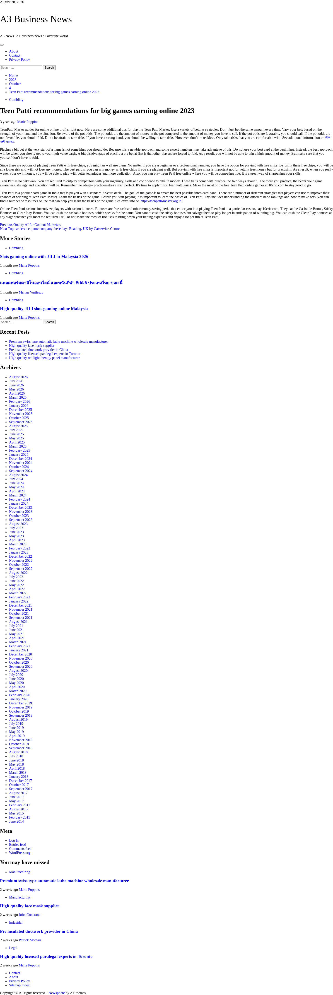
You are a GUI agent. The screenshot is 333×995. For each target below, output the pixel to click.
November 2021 (20, 609)
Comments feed (20, 848)
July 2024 (16, 479)
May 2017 (16, 801)
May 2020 (16, 683)
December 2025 (20, 410)
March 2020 (18, 691)
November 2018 (20, 740)
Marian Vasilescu (31, 292)
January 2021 (18, 650)
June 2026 (16, 385)
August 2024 (18, 475)
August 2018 (18, 752)
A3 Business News (36, 19)
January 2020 (18, 699)
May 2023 (16, 536)
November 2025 (20, 414)
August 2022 (18, 573)
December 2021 (20, 605)
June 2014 (16, 821)
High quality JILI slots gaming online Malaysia (44, 308)
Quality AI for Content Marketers (30, 224)
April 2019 (17, 736)
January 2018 (18, 776)
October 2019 (19, 711)
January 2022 (18, 601)
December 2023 (20, 507)
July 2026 (16, 381)
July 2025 (16, 430)
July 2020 (16, 675)
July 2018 (16, 756)
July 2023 (16, 528)
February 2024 (19, 499)
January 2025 (18, 454)
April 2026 (17, 393)
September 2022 (20, 569)
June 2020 (16, 679)
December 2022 (20, 556)
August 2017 (18, 793)
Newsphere (56, 993)
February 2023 (19, 548)
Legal (13, 948)
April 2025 (17, 442)
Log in (14, 840)
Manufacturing (19, 872)
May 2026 (16, 389)
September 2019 (20, 715)
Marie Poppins (27, 122)
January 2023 (18, 552)
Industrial (15, 922)
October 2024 (19, 467)
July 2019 (16, 723)
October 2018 (19, 744)
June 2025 (16, 434)
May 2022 (16, 585)
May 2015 (16, 813)
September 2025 (20, 422)
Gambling (16, 99)
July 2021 (16, 626)
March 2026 (18, 397)
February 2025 (19, 450)
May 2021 (16, 634)
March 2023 (18, 544)
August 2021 (18, 622)
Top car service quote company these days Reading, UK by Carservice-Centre (60, 229)
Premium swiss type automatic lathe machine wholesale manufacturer (58, 341)
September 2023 (20, 520)
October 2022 (19, 564)
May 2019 (16, 732)
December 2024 (20, 458)
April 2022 (17, 589)
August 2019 (18, 719)
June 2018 (16, 760)
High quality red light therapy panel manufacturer (44, 358)
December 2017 (20, 781)
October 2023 (19, 516)
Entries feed (17, 844)
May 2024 (16, 487)
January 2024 (18, 503)
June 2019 (16, 728)
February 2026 (19, 401)
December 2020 (20, 654)
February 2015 (19, 817)
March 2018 (18, 772)
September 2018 (20, 748)
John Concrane (29, 915)
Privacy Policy (19, 59)
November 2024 (20, 463)
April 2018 (17, 768)
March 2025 (18, 446)
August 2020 (18, 670)
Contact (14, 55)
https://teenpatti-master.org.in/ (161, 201)
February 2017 (19, 805)
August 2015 (18, 809)
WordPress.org (19, 853)
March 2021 (18, 642)
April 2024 (17, 491)
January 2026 (18, 405)
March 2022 (18, 593)
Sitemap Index (19, 985)
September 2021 (20, 617)
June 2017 (16, 797)
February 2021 (19, 646)
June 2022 (16, 581)
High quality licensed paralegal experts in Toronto (44, 354)
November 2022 (20, 560)
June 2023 (16, 532)
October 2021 (19, 613)
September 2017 (20, 789)
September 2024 (20, 471)
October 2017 (19, 785)
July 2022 (16, 577)
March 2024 (18, 495)
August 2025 (18, 426)
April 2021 (17, 638)
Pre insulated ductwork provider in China (38, 350)
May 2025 (16, 438)
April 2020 (17, 687)
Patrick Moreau (30, 940)
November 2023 (20, 511)
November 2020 (20, 658)
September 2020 (20, 666)
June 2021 (16, 630)
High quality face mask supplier (31, 345)
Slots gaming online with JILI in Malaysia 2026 (44, 256)
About (13, 51)
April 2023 (17, 540)
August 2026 (18, 377)
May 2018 (16, 764)
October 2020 (19, 662)
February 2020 (19, 695)
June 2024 (16, 483)
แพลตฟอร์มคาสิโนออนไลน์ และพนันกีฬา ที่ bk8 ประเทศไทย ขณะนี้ (61, 282)
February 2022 (19, 597)
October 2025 (19, 418)
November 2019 (20, 707)
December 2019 (20, 703)
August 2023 (18, 524)
